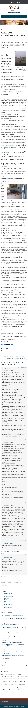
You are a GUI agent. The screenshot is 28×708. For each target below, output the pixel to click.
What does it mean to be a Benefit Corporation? (12, 615)
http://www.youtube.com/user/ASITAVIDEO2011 (11, 107)
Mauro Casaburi (7, 602)
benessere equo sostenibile (16, 681)
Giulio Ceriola (7, 598)
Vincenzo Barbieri (9, 38)
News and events (13, 348)
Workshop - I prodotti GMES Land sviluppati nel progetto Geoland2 (13, 111)
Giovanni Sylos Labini (8, 596)
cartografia (4, 681)
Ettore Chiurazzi (5, 648)
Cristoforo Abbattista (8, 593)
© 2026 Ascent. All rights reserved (8, 706)
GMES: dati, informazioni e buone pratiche (16, 358)
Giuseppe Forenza (8, 607)
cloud (2, 687)
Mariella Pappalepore (8, 599)
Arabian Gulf (7, 687)
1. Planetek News (13, 689)
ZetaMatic (22, 706)
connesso (8, 582)
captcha (20, 684)
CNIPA (24, 679)
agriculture (13, 674)
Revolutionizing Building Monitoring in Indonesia (12, 632)
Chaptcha (8, 676)
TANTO (4, 409)
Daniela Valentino (7, 595)
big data (4, 674)
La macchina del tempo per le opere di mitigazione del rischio (14, 628)
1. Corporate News (6, 348)
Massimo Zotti (7, 601)
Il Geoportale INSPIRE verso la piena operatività (13, 356)
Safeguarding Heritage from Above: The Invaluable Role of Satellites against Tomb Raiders (13, 623)
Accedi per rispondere (22, 367)
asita (3, 350)
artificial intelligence (21, 676)
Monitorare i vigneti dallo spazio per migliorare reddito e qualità (14, 619)
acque (2, 679)
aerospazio (13, 676)
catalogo (8, 674)
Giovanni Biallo (5, 504)
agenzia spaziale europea (13, 679)
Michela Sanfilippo (8, 604)
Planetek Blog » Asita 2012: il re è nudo (14, 576)
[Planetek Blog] (14, 8)
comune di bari (14, 684)
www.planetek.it (4, 701)
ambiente (5, 684)
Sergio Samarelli (7, 606)
